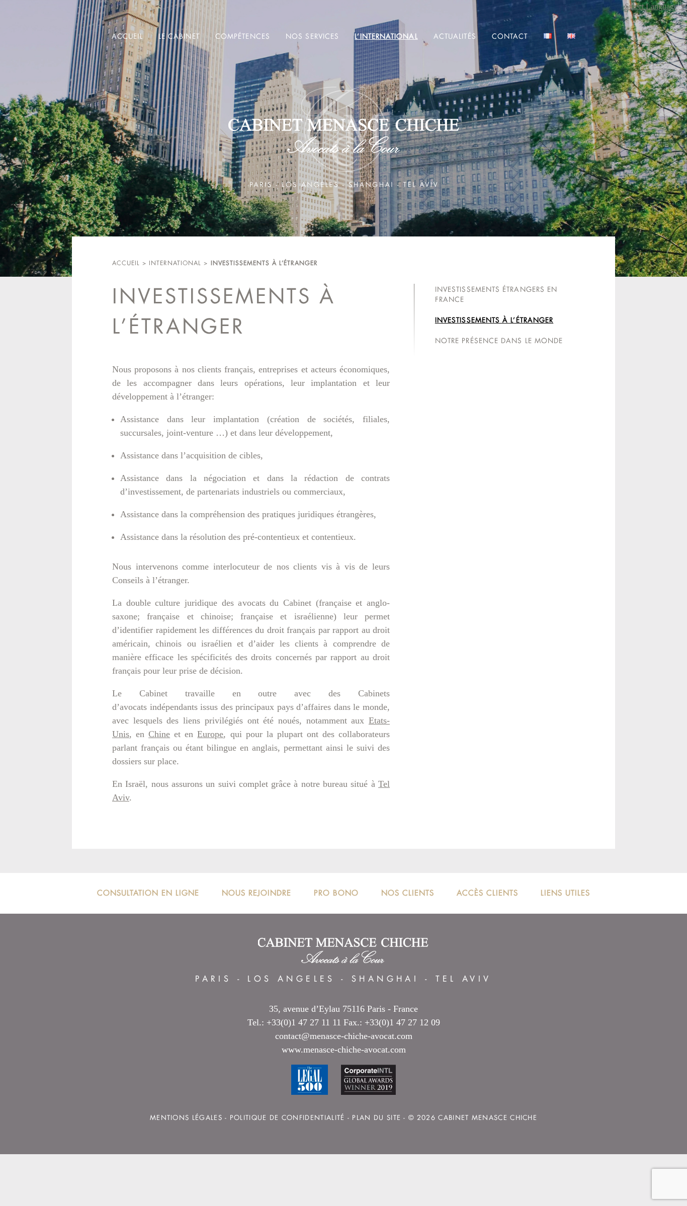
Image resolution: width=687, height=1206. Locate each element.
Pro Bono (336, 893)
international (175, 263)
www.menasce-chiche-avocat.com (344, 1049)
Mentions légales (186, 1117)
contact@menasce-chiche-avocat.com (343, 1036)
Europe (210, 734)
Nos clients (407, 893)
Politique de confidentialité (287, 1117)
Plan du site (376, 1117)
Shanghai (385, 979)
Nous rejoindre (256, 893)
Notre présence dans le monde (499, 340)
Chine (159, 734)
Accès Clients (487, 893)
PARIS (213, 979)
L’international (386, 36)
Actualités (455, 36)
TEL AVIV (464, 979)
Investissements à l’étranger (494, 320)
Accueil (127, 36)
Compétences (242, 36)
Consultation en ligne (148, 893)
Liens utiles (565, 893)
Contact (510, 36)
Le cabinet (179, 36)
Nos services (312, 36)
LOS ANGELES (291, 979)
